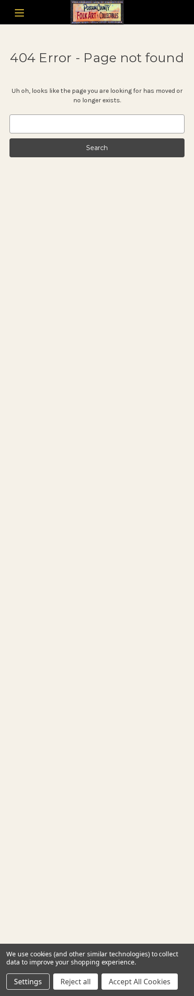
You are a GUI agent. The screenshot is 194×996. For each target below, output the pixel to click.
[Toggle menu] (19, 12)
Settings (28, 982)
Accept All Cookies (140, 982)
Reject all (75, 982)
